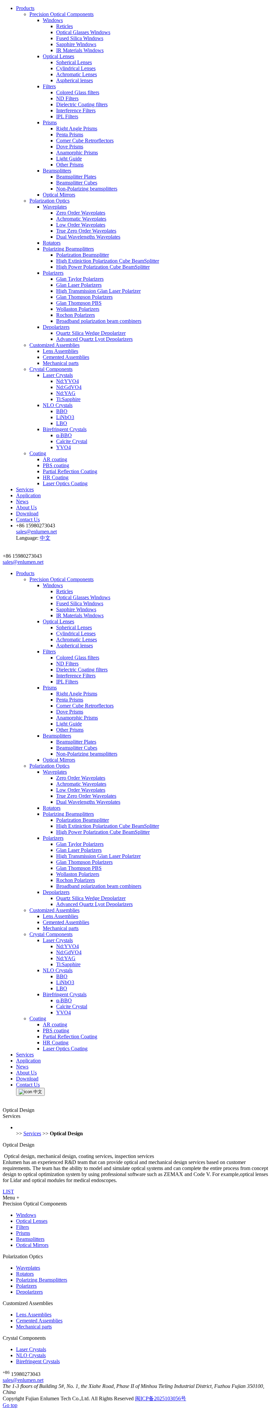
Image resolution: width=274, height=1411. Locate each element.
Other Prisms (70, 164)
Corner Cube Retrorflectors (85, 140)
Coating (37, 453)
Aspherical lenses (74, 80)
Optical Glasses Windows (83, 32)
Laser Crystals (58, 375)
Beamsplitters (57, 170)
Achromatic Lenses (76, 74)
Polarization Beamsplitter (82, 255)
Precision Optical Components (61, 14)
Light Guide (69, 158)
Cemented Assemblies (66, 357)
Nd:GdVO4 (69, 387)
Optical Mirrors (59, 195)
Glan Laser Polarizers (79, 285)
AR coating (55, 459)
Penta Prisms (69, 134)
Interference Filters (76, 110)
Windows (53, 20)
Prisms (50, 122)
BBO (61, 411)
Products (25, 8)
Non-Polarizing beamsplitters (86, 188)
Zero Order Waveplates (80, 213)
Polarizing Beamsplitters (68, 249)
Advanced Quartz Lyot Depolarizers (94, 339)
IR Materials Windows (80, 50)
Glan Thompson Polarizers (84, 297)
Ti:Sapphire (68, 399)
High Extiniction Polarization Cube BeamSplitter (107, 261)
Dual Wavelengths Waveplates (88, 237)
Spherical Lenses (74, 62)
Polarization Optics (49, 201)
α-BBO (64, 435)
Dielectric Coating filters (82, 104)
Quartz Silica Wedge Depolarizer (91, 333)
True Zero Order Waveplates (86, 231)
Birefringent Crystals (65, 429)
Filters (49, 86)
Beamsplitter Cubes (76, 182)
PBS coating (56, 465)
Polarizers (53, 273)
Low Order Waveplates (80, 225)
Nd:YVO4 (67, 381)
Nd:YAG (66, 393)
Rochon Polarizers (75, 315)
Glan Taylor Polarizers (80, 279)
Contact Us (28, 519)
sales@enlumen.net (23, 1380)
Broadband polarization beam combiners (98, 321)
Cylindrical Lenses (76, 68)
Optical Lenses (58, 56)
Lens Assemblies (60, 351)
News (22, 501)
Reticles (64, 26)
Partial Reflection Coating (70, 471)
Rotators (51, 243)
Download (27, 513)
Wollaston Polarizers (77, 309)
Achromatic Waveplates (81, 219)
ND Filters (67, 98)
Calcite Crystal (71, 441)
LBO (61, 423)
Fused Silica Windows (79, 38)
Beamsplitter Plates (76, 176)
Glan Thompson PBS (79, 303)
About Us (26, 507)
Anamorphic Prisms (77, 152)
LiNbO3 (65, 417)
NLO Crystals (58, 405)
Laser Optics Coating (65, 483)
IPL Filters (67, 116)
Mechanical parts (61, 363)
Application (28, 495)
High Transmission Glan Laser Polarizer (98, 291)
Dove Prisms (69, 146)
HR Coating (55, 477)
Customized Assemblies (54, 345)
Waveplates (55, 207)
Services (25, 489)
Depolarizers (56, 327)
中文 (45, 538)
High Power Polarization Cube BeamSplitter (103, 267)
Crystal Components (51, 369)
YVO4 (63, 447)
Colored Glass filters (77, 92)
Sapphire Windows (76, 44)
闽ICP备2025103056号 (160, 1398)
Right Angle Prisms (76, 128)
